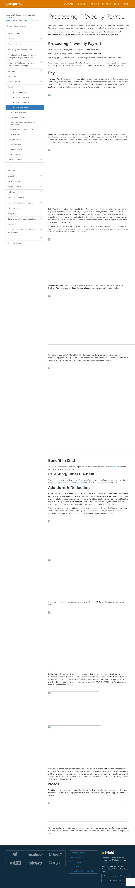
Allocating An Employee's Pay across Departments (22, 123)
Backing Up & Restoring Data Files (22, 219)
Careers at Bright (76, 857)
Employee (12, 76)
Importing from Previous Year (20, 50)
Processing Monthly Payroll (19, 102)
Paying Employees (16, 154)
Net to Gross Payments (18, 112)
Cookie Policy (75, 866)
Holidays (11, 192)
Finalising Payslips (16, 135)
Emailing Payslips (16, 145)
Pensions (11, 170)
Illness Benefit (80, 483)
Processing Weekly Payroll (19, 92)
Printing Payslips (15, 140)
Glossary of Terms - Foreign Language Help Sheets (24, 231)
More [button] (125, 4)
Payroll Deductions (15, 82)
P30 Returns (13, 208)
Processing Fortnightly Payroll (20, 97)
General (11, 39)
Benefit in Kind (116, 467)
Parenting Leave (63, 483)
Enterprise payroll (76, 853)
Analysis (11, 214)
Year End (11, 224)
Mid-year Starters (15, 160)
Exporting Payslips (16, 149)
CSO (10, 238)
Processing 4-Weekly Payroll (20, 107)
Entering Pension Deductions (20, 117)
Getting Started (14, 44)
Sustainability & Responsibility (81, 871)
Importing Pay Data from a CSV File (22, 130)
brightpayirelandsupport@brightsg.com (22, 20)
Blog (116, 4)
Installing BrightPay (15, 33)
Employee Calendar (16, 197)
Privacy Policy (75, 862)
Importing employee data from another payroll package (21, 64)
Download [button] (82, 4)
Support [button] (106, 4)
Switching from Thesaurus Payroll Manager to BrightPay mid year (21, 56)
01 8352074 (116, 881)
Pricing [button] (95, 4)
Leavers (11, 165)
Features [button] (68, 4)
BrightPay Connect (15, 243)
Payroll (10, 87)
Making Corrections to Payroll (20, 203)
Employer (12, 71)
